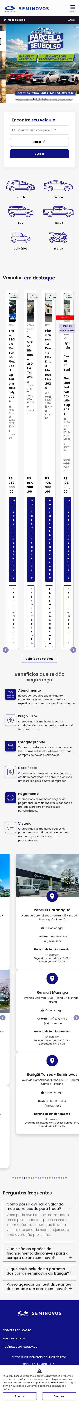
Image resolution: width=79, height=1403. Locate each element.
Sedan (58, 197)
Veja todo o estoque (39, 659)
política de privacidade (50, 1382)
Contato (39, 936)
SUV (20, 223)
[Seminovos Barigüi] (27, 8)
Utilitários (20, 248)
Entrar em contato (13, 616)
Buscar (39, 154)
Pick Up (58, 223)
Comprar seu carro (17, 1330)
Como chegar (42, 928)
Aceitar (20, 1396)
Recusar (59, 1396)
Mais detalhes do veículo (13, 539)
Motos (58, 248)
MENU (72, 11)
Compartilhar (14, 298)
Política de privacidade (20, 1346)
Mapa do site (12, 1338)
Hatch (21, 197)
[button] (6, 63)
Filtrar (37, 142)
